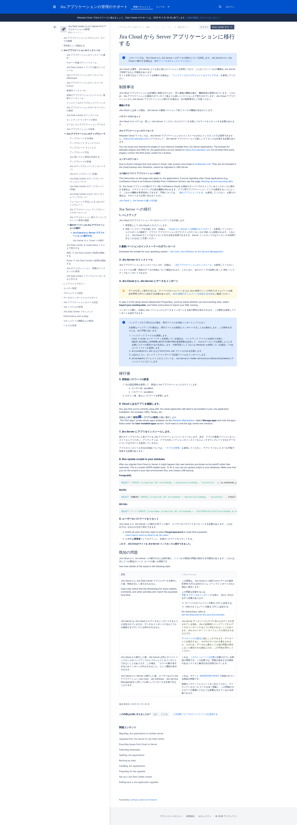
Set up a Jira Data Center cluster (135, 776)
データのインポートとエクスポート (80, 297)
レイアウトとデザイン (74, 283)
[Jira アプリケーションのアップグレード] (172, 27)
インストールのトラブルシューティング (86, 102)
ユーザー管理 (69, 288)
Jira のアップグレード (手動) (84, 174)
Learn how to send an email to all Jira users (146, 535)
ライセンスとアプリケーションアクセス (86, 124)
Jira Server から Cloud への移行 (88, 240)
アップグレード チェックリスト (85, 143)
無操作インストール (76, 90)
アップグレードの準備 (80, 161)
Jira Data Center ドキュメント (78, 311)
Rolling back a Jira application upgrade (138, 782)
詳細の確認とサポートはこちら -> (203, 17)
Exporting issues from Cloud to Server (138, 744)
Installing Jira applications (132, 766)
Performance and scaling (75, 316)
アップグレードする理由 (81, 138)
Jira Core (174, 251)
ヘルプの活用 (69, 325)
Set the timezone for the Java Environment (203, 614)
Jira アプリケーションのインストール (81, 50)
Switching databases (129, 749)
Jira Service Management (210, 251)
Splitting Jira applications (131, 755)
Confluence (135, 800)
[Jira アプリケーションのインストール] (166, 27)
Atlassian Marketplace (183, 420)
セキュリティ (204, 816)
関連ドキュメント (142, 6)
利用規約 (190, 816)
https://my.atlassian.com (135, 138)
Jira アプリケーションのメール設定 (80, 302)
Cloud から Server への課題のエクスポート (190, 229)
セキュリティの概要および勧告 (78, 320)
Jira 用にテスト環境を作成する (85, 157)
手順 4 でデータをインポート (196, 595)
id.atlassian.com (203, 164)
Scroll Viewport (150, 800)
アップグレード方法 (79, 152)
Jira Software (187, 251)
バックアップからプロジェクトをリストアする (195, 75)
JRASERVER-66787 (209, 675)
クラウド (204, 27)
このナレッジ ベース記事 (202, 657)
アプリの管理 (172, 448)
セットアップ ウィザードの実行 (82, 119)
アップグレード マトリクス (83, 147)
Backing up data (127, 760)
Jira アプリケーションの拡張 (81, 129)
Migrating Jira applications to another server (141, 733)
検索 (220, 6)
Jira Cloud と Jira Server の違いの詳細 (138, 200)
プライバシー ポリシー (171, 816)
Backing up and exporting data (217, 181)
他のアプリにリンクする (191, 192)
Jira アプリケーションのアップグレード (86, 133)
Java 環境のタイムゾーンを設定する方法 (192, 293)
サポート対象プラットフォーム (82, 62)
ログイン (230, 6)
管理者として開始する (74, 45)
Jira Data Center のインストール (83, 115)
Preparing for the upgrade (132, 771)
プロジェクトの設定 (73, 293)
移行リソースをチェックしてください (172, 61)
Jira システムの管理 (73, 307)
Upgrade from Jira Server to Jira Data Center (141, 738)
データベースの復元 (191, 638)
